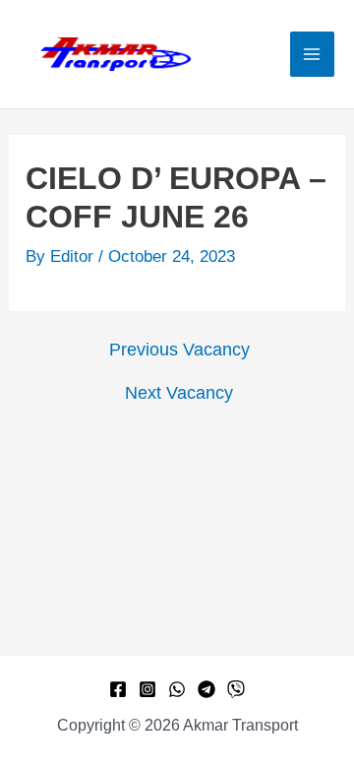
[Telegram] (206, 689)
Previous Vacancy (179, 349)
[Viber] (236, 689)
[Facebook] (118, 689)
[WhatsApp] (177, 689)
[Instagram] (147, 689)
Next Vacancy (179, 393)
